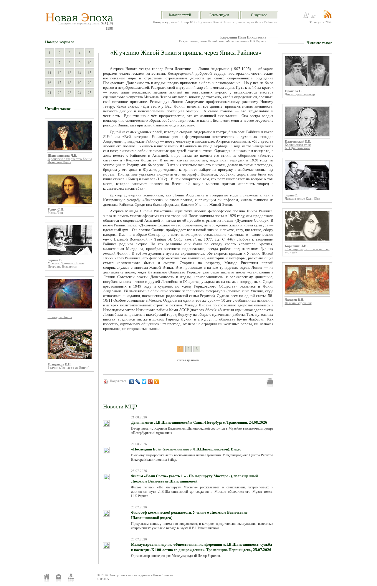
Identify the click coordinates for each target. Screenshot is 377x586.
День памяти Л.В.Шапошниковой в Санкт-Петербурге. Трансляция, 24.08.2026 (199, 422)
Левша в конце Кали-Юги (302, 198)
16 (49, 83)
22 (59, 93)
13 (69, 73)
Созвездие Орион (60, 317)
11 (49, 73)
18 (69, 83)
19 (79, 83)
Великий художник (298, 303)
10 (89, 63)
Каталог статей (180, 15)
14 (79, 73)
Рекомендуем (219, 15)
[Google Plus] (150, 381)
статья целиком (188, 360)
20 (89, 83)
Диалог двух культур (300, 94)
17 (59, 83)
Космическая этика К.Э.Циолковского (298, 146)
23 (69, 93)
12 (59, 73)
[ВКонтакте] (132, 381)
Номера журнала (165, 22)
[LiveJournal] (138, 381)
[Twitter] (144, 381)
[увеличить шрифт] (306, 17)
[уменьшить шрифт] (314, 17)
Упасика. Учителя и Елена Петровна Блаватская (66, 265)
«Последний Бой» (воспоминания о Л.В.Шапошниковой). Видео (186, 449)
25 (89, 93)
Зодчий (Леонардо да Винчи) (69, 367)
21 (49, 93)
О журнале (259, 15)
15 (89, 73)
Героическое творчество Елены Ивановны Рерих (70, 160)
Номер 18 (186, 22)
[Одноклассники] (156, 381)
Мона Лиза (55, 212)
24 (79, 93)
